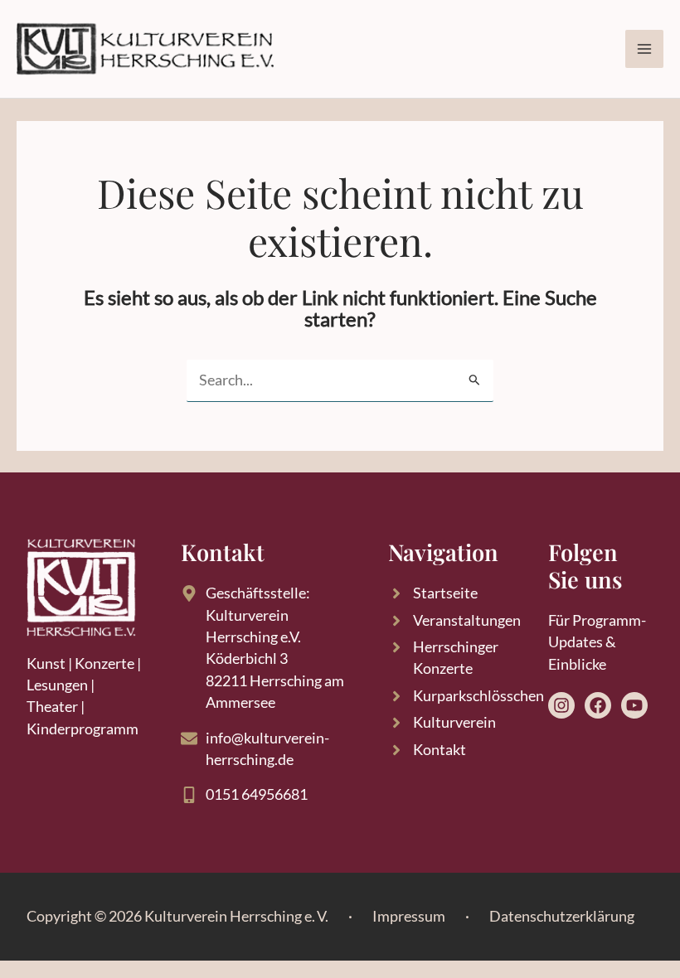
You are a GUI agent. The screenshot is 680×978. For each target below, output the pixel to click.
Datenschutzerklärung (561, 916)
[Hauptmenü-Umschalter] (644, 49)
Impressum (408, 916)
